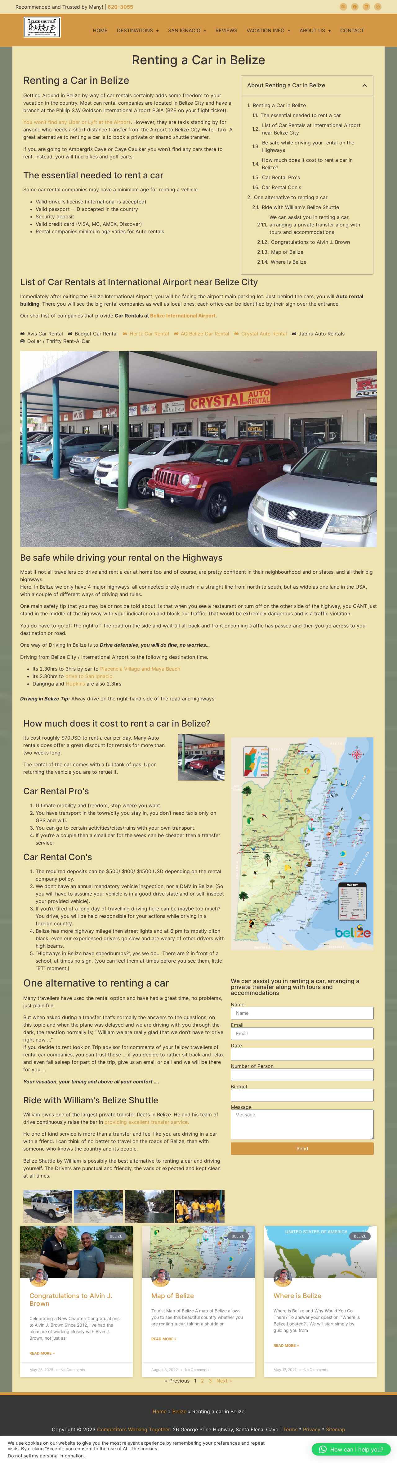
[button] (365, 85)
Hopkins (75, 684)
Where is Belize (288, 262)
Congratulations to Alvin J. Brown (310, 242)
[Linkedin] (366, 7)
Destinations (135, 30)
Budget (239, 1086)
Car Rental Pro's (281, 177)
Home (100, 30)
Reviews (226, 30)
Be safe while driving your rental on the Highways (308, 146)
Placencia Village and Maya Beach (140, 669)
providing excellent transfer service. (147, 1122)
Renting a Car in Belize (279, 105)
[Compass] (377, 7)
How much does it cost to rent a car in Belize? (307, 164)
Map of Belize (287, 252)
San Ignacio (184, 30)
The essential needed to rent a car (301, 115)
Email (237, 1025)
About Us (312, 30)
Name (237, 1004)
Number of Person (252, 1066)
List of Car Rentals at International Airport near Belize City (311, 129)
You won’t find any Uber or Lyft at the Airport (77, 122)
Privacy (311, 1429)
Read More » (42, 1353)
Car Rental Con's (281, 187)
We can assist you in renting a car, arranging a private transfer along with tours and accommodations (315, 224)
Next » (224, 1381)
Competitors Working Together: (134, 1429)
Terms (290, 1429)
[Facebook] (355, 7)
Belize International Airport (183, 315)
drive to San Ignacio (89, 676)
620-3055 (120, 7)
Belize (179, 1411)
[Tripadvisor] (343, 7)
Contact (352, 30)
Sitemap (335, 1429)
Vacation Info (265, 30)
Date (236, 1045)
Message (241, 1107)
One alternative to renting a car (291, 197)
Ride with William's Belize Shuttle (300, 207)
